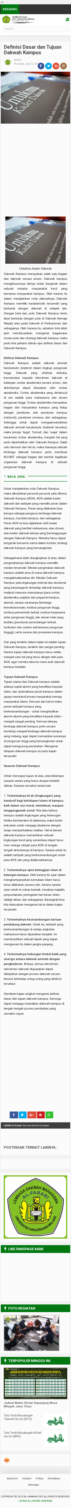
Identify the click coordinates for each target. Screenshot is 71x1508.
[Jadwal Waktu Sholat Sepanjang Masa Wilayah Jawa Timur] (35, 1398)
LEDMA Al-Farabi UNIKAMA (14, 30)
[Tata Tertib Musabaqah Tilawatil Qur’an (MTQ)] (55, 1427)
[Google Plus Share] (31, 1114)
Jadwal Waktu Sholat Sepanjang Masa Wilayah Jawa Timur (30, 1404)
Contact (26, 1478)
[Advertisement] (35, 153)
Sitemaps (33, 1484)
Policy (39, 1478)
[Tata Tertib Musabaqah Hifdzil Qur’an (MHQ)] (55, 1445)
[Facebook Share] (14, 1114)
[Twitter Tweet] (23, 1114)
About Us (12, 1478)
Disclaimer (54, 1478)
